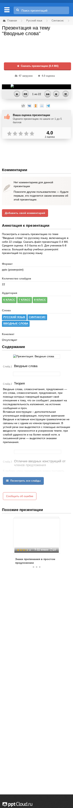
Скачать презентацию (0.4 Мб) (39, 66)
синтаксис (37, 317)
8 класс (40, 299)
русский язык (14, 317)
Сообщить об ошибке (19, 496)
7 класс (25, 299)
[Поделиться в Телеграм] (48, 106)
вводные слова (15, 323)
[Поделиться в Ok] (35, 106)
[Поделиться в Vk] (29, 106)
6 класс (9, 299)
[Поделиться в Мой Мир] (42, 106)
